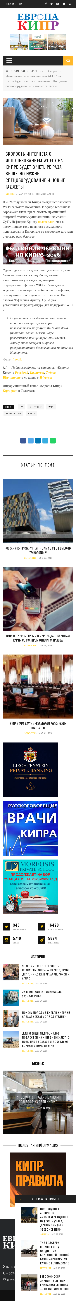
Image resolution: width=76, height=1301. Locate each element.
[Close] (19, 1199)
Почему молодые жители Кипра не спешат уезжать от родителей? (46, 1014)
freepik (17, 359)
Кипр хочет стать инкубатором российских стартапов (38, 725)
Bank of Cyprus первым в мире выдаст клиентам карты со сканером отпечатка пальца (38, 638)
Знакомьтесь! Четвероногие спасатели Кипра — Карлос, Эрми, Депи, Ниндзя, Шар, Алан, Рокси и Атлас (46, 972)
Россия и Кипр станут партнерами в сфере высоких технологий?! (38, 550)
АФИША (44, 1234)
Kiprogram (10, 390)
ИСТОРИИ (30, 558)
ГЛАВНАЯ (17, 71)
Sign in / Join (14, 4)
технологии (13, 413)
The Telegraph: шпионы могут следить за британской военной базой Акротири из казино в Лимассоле (55, 1252)
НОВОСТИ (30, 645)
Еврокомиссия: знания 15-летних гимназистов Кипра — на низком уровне (54, 1282)
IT (22, 406)
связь (31, 413)
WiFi (51, 406)
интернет (35, 406)
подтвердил (46, 221)
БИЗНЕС (36, 71)
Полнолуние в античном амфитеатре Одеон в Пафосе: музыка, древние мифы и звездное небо (54, 1219)
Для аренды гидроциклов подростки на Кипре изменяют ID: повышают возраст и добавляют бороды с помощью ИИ (46, 1039)
